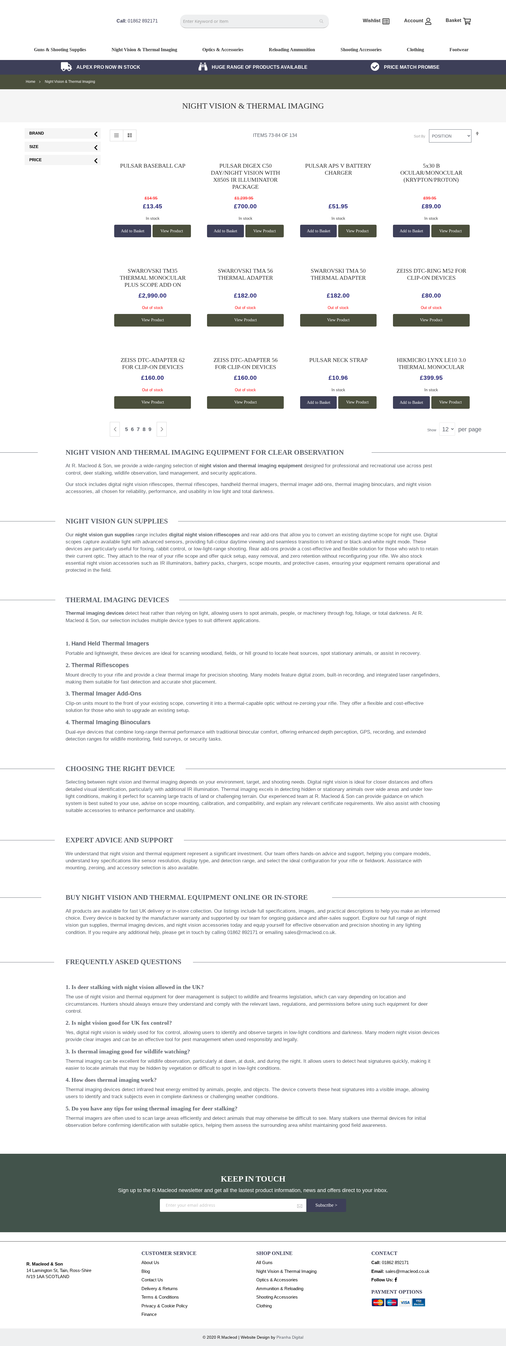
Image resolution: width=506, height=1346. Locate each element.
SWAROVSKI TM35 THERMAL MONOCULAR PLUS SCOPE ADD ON (153, 277)
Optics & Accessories (277, 1279)
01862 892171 (395, 1262)
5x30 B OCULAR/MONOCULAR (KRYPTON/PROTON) (431, 172)
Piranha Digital (289, 1337)
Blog (145, 1271)
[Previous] (115, 429)
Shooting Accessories (277, 1297)
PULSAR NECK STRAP (338, 360)
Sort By (419, 136)
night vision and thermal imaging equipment (250, 465)
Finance (149, 1314)
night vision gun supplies (104, 535)
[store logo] (64, 37)
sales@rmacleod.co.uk (310, 932)
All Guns (264, 1262)
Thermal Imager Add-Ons (106, 693)
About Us (150, 1262)
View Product (171, 231)
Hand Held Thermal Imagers (110, 643)
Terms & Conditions (160, 1297)
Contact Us (152, 1279)
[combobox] (254, 21)
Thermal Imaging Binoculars (111, 722)
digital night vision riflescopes (204, 535)
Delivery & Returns (159, 1288)
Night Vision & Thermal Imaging (286, 1271)
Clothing (264, 1305)
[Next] (162, 429)
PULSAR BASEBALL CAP (152, 165)
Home (31, 82)
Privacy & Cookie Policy (164, 1305)
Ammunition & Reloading (279, 1288)
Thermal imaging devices (95, 613)
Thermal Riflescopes (100, 665)
